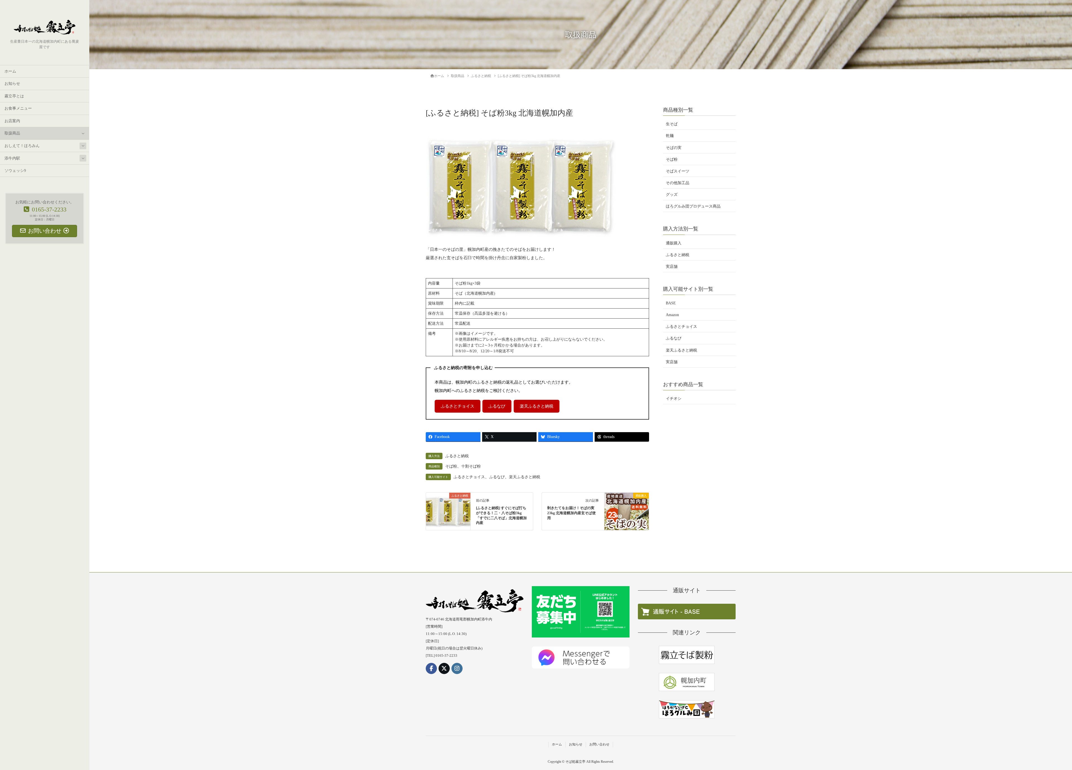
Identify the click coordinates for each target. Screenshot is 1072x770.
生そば (672, 124)
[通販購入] (626, 504)
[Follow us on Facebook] (431, 668)
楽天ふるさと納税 (536, 406)
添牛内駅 (12, 158)
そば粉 (451, 466)
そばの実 (673, 148)
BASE (671, 303)
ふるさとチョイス (457, 406)
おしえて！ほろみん (22, 146)
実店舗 (672, 266)
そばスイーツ (677, 171)
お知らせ (12, 83)
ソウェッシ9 (15, 171)
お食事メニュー (18, 108)
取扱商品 (12, 133)
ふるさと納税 (457, 456)
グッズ (672, 194)
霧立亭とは (14, 96)
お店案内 (12, 121)
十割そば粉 (471, 466)
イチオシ (673, 398)
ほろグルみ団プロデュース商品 (693, 206)
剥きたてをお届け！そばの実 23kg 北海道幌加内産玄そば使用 (571, 513)
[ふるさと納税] (448, 506)
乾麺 (670, 136)
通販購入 (673, 243)
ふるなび (497, 406)
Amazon (672, 315)
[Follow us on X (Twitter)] (444, 668)
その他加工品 (677, 183)
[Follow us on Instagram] (457, 668)
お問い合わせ (599, 744)
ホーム (10, 71)
